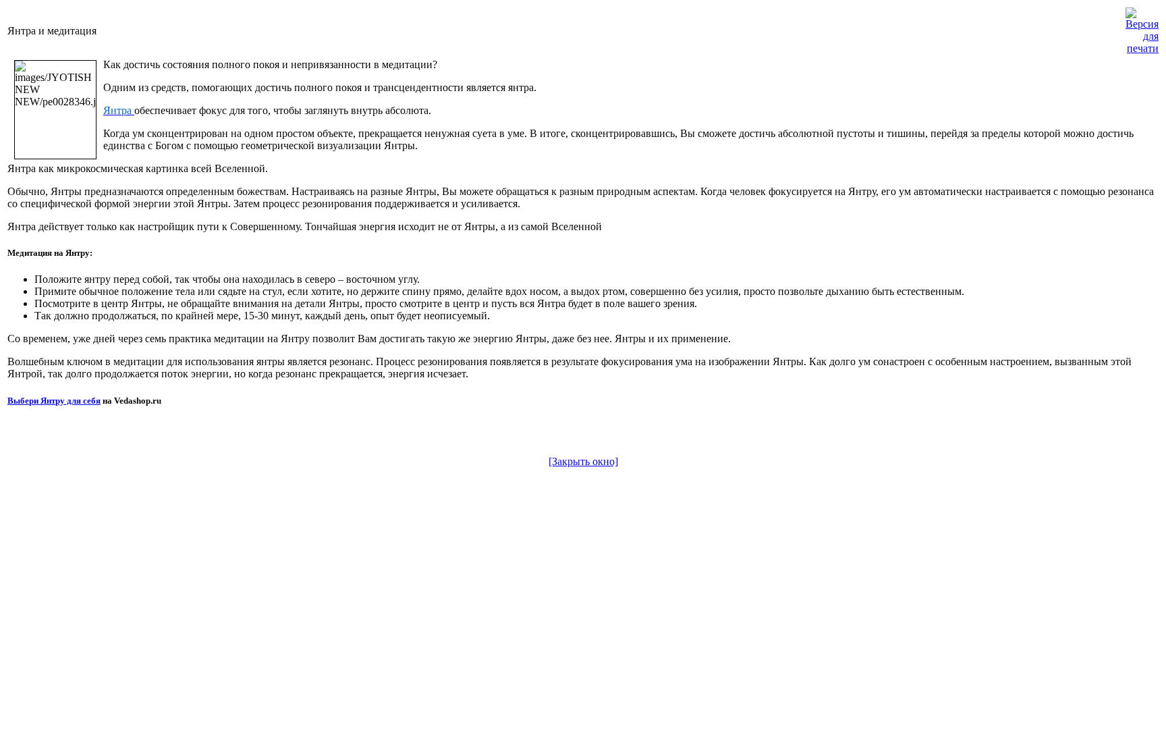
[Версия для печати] (1142, 27)
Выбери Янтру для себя (54, 401)
